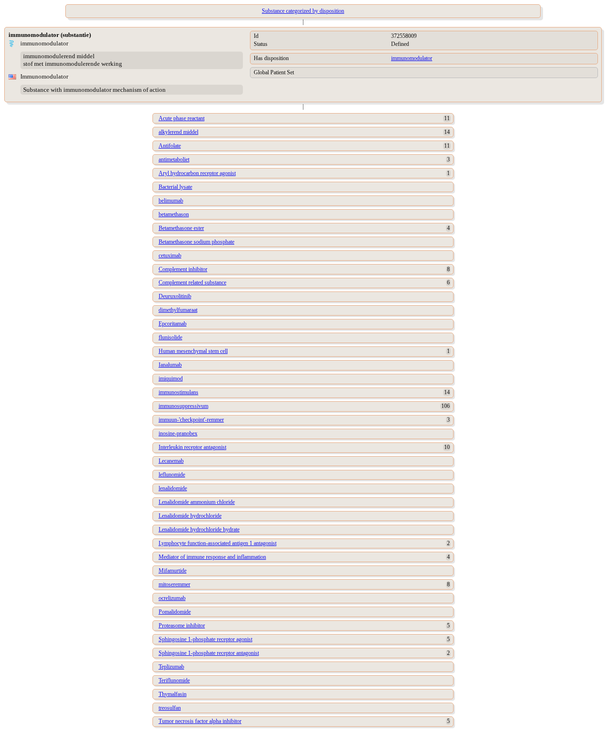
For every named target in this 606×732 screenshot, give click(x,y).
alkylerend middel (178, 132)
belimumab (171, 200)
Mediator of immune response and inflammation (212, 557)
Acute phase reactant (182, 118)
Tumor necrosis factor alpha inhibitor (200, 721)
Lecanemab (171, 461)
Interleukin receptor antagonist (192, 447)
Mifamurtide (173, 570)
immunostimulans (178, 392)
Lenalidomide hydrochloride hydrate (199, 529)
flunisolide (170, 337)
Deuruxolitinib (175, 296)
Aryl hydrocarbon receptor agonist (197, 173)
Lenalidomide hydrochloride (190, 515)
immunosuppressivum (183, 406)
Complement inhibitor (183, 269)
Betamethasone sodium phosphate (196, 241)
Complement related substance (192, 282)
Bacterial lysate (175, 187)
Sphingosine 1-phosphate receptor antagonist (209, 653)
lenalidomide (173, 488)
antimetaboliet (174, 159)
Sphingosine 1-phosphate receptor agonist (205, 639)
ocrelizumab (172, 598)
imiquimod (171, 378)
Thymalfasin (173, 694)
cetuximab (170, 255)
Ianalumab (170, 365)
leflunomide (172, 474)
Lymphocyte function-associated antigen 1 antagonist (217, 543)
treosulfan (170, 708)
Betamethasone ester (181, 228)
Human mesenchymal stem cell (193, 351)
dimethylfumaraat (178, 310)
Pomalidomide (175, 612)
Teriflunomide (174, 680)
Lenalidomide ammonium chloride (197, 502)
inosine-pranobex (178, 433)
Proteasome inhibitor (182, 625)
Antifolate (170, 145)
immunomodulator (411, 58)
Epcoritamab (173, 323)
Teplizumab (171, 666)
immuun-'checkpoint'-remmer (191, 419)
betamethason (174, 214)
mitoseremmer (174, 584)
